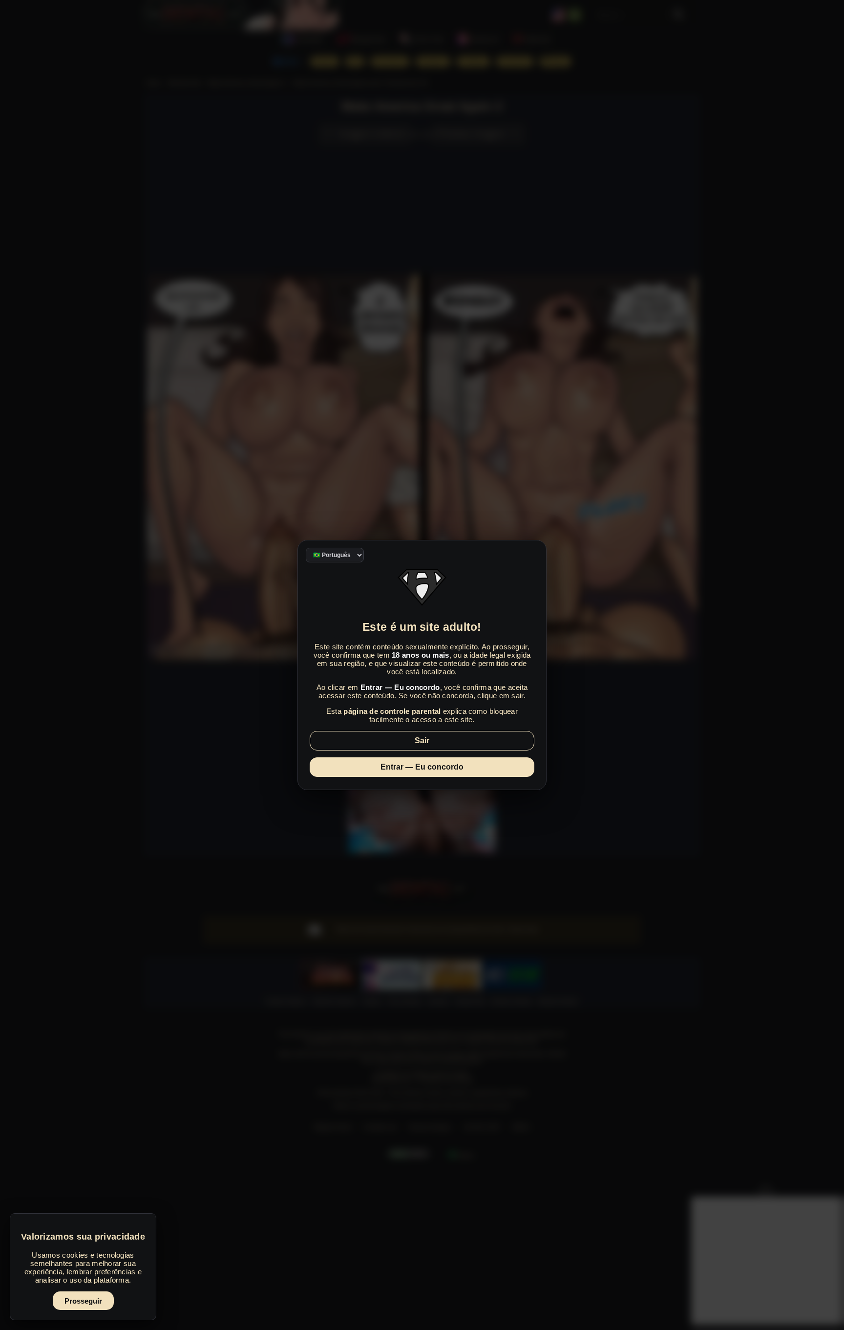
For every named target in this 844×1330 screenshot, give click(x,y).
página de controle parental (392, 711)
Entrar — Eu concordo (422, 767)
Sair (422, 740)
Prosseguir (83, 1301)
